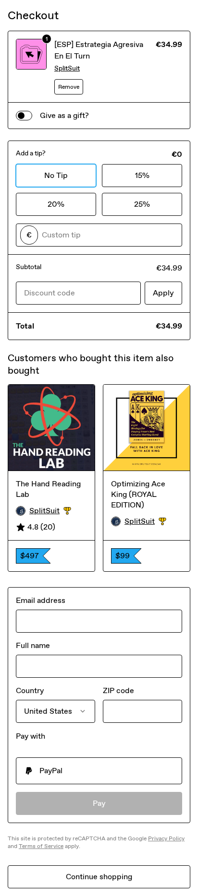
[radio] (99, 770)
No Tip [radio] (56, 175)
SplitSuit (67, 68)
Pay (99, 803)
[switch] (24, 115)
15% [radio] (142, 175)
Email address (40, 600)
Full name (33, 645)
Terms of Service (41, 846)
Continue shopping (99, 876)
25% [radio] (142, 204)
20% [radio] (56, 204)
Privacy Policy (166, 838)
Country (30, 690)
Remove (68, 86)
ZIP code (118, 690)
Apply (163, 292)
